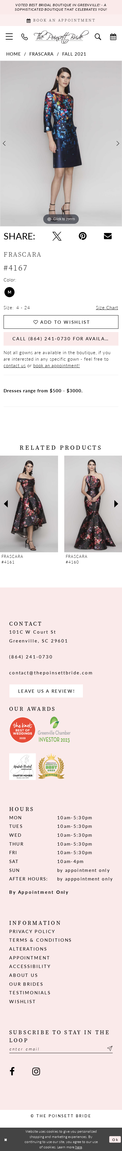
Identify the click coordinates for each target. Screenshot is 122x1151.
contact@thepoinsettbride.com (51, 672)
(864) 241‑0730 (31, 656)
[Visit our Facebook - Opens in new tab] (12, 1071)
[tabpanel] (61, 143)
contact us (15, 365)
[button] (9, 36)
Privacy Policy (32, 931)
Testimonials (30, 992)
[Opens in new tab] (22, 730)
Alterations (28, 949)
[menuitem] (9, 36)
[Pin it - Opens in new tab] (82, 236)
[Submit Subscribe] (109, 1048)
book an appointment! (56, 365)
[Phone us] (25, 36)
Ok (115, 1139)
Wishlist (22, 1001)
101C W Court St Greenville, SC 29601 (38, 636)
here (78, 1147)
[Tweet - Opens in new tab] (57, 236)
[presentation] (40, 504)
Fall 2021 (74, 54)
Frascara (41, 54)
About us (23, 975)
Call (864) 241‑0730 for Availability (65, 338)
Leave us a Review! (46, 691)
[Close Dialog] (5, 1139)
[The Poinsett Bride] (61, 37)
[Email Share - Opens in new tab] (108, 236)
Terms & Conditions (40, 940)
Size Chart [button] (107, 307)
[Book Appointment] (113, 36)
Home (13, 54)
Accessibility (30, 966)
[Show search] (98, 36)
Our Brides (26, 984)
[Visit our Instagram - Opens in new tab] (36, 1071)
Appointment (29, 957)
